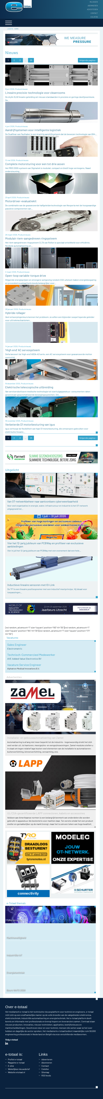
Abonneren (93, 6)
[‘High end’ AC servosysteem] (51, 332)
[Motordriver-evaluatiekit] (51, 183)
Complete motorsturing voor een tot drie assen (35, 164)
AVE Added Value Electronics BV (24, 658)
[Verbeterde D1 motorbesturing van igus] (51, 406)
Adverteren (92, 9)
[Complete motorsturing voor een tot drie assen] (51, 146)
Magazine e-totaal (16, 1062)
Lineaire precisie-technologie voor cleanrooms (35, 92)
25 (31, 60)
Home (16, 29)
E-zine (11, 1066)
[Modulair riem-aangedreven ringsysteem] (51, 220)
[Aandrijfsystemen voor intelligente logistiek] (51, 112)
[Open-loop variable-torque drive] (51, 257)
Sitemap (45, 1072)
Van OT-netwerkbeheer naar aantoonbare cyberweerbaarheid (42, 501)
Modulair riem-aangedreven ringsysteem (31, 238)
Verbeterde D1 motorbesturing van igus (30, 424)
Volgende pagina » (87, 60)
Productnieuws (21, 89)
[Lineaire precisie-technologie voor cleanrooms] (51, 75)
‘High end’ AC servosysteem (22, 350)
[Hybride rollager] (51, 295)
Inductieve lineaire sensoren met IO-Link (31, 584)
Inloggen (94, 2)
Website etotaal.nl (16, 1072)
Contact (94, 13)
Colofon (94, 17)
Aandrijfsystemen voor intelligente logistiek (33, 130)
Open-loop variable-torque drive (25, 275)
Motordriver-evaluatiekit (20, 201)
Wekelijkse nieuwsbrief (19, 1069)
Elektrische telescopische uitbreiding (29, 387)
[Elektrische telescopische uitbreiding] (51, 369)
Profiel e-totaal (15, 1059)
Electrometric (14, 648)
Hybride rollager (15, 312)
